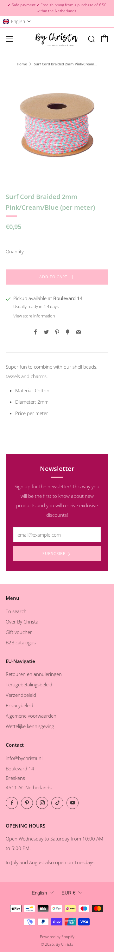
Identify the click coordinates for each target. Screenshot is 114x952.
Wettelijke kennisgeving (30, 726)
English (39, 892)
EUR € (68, 892)
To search (16, 611)
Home (22, 64)
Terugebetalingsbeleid (29, 684)
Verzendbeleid (21, 695)
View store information (34, 316)
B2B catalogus (21, 642)
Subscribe (54, 553)
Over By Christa (22, 621)
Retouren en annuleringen (34, 674)
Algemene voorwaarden (31, 716)
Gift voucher (19, 632)
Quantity (15, 251)
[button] (17, 21)
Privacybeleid (19, 705)
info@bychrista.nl (24, 758)
